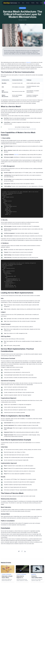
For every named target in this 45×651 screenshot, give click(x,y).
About (23, 2)
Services (27, 2)
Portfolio (32, 2)
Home (19, 2)
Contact (41, 2)
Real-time (16, 154)
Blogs (37, 2)
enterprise (28, 62)
